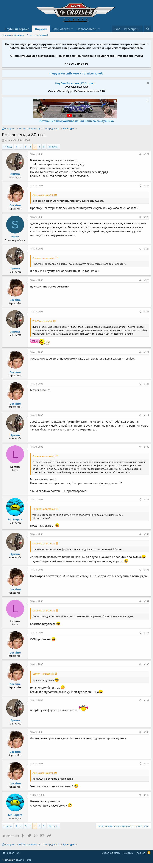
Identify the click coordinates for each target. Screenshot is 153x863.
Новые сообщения (13, 35)
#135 (146, 632)
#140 (146, 795)
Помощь (127, 852)
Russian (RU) (12, 852)
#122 (146, 185)
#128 (146, 383)
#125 (146, 280)
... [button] (21, 146)
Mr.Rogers (15, 519)
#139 (146, 763)
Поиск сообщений (37, 35)
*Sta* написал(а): (42, 321)
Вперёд (53, 146)
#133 (146, 569)
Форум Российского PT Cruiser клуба (76, 73)
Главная (140, 852)
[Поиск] (147, 29)
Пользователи (86, 29)
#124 (146, 248)
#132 (146, 534)
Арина (8, 140)
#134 (146, 601)
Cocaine (15, 205)
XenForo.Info (24, 859)
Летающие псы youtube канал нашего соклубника (76, 121)
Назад (8, 146)
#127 (146, 352)
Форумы (41, 29)
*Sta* (15, 237)
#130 (146, 446)
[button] (72, 29)
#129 (146, 415)
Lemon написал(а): (43, 673)
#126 (146, 311)
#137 (146, 700)
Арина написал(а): (42, 195)
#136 (146, 664)
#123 (146, 217)
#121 (146, 154)
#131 (146, 499)
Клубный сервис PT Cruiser (75, 83)
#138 (146, 732)
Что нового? (61, 29)
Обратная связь (111, 852)
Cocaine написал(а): (43, 258)
